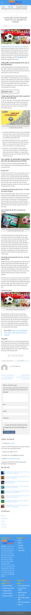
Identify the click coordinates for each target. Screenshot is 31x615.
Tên (4, 404)
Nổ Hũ (3, 521)
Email (5, 411)
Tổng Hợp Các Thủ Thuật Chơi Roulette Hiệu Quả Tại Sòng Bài (17, 506)
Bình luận (6, 392)
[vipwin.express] (15, 2)
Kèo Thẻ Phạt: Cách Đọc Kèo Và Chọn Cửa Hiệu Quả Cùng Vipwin (17, 472)
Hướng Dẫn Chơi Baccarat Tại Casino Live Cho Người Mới (23, 377)
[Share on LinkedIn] (22, 355)
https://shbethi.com (22, 559)
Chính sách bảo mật (24, 585)
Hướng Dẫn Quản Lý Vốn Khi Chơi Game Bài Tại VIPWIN (17, 482)
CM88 (18, 554)
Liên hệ (20, 604)
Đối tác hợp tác (22, 592)
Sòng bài (20, 545)
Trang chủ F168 (21, 561)
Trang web (6, 418)
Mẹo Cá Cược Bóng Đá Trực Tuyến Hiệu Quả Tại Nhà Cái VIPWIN (15, 333)
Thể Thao (10, 7)
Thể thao (20, 548)
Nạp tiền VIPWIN (7, 596)
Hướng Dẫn (4, 518)
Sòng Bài (3, 524)
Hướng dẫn (21, 550)
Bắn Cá (3, 515)
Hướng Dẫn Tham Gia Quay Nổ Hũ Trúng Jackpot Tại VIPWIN (17, 477)
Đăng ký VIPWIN (7, 585)
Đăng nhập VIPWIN (8, 588)
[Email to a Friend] (17, 355)
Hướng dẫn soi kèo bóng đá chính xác (12, 46)
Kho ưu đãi (21, 595)
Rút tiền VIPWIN (7, 593)
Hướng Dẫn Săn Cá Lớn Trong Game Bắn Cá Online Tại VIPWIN (17, 487)
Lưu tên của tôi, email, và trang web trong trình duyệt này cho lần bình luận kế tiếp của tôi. (15, 427)
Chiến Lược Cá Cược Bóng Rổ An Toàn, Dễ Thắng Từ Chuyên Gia (17, 496)
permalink (26, 360)
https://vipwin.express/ (13, 458)
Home (3, 7)
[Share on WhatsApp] (9, 355)
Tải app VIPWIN (7, 590)
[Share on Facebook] (11, 355)
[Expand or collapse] (17, 91)
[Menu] (2, 2)
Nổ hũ (20, 540)
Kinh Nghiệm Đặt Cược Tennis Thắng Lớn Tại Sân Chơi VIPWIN (17, 501)
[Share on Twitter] (14, 355)
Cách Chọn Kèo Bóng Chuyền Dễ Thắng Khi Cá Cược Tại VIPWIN (17, 491)
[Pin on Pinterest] (19, 355)
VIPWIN (16, 57)
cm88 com (20, 555)
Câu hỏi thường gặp (24, 602)
